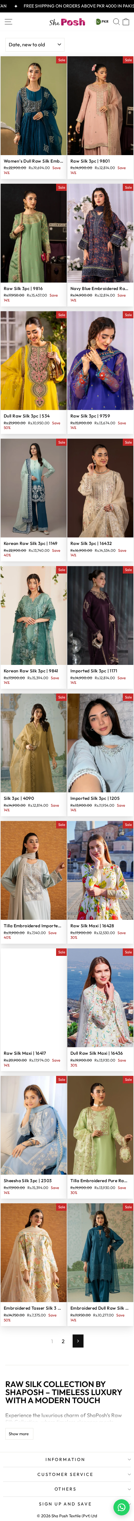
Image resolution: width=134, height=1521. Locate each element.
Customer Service (65, 1474)
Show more (19, 1433)
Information (65, 1459)
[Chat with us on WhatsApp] (121, 1507)
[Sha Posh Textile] (67, 21)
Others (66, 1489)
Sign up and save (65, 1504)
